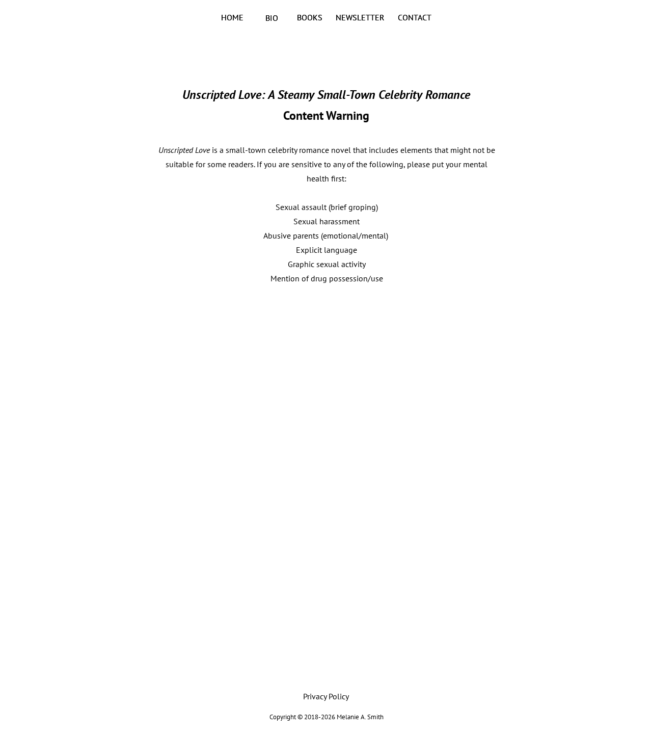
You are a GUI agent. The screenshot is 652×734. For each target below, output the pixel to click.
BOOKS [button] (310, 17)
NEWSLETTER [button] (361, 17)
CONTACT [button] (415, 17)
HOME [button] (232, 17)
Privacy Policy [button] (326, 696)
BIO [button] (271, 18)
